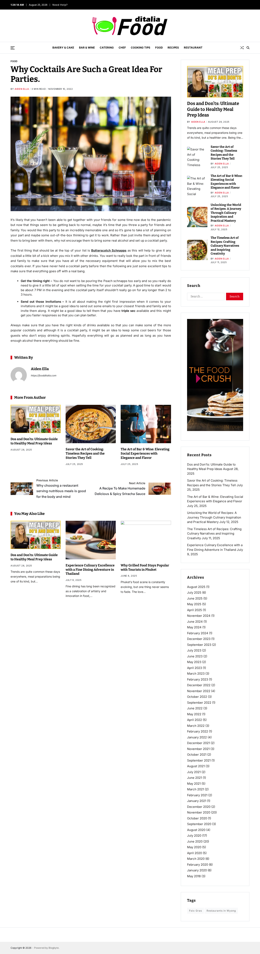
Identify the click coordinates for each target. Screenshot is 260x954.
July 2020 (194, 835)
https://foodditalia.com (43, 375)
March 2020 (196, 859)
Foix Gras (195, 910)
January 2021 (196, 801)
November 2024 (198, 616)
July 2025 (194, 592)
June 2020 (195, 841)
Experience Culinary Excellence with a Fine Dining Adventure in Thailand (90, 569)
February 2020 (197, 864)
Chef (122, 47)
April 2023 (194, 668)
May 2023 (194, 662)
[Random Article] (242, 48)
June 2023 (195, 656)
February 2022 (197, 731)
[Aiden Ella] (19, 375)
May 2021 (194, 783)
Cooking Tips (140, 47)
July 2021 (194, 772)
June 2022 (195, 708)
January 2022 (197, 737)
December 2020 (198, 807)
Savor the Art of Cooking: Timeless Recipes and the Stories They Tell (85, 453)
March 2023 (196, 673)
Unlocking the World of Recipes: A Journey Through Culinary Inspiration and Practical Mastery (226, 213)
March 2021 (195, 789)
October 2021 (196, 754)
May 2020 (194, 847)
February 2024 (197, 633)
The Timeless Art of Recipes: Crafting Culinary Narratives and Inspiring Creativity (225, 245)
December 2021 (198, 743)
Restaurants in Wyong (221, 910)
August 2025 (196, 587)
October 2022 (197, 697)
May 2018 (194, 876)
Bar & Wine (87, 47)
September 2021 (199, 760)
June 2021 (194, 778)
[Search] (248, 47)
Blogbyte (54, 947)
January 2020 (197, 870)
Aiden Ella (22, 89)
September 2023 (199, 645)
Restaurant (193, 47)
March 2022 (196, 726)
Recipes (173, 47)
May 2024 (194, 627)
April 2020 (194, 853)
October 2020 (197, 818)
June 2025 (195, 598)
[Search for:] (204, 297)
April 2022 (194, 720)
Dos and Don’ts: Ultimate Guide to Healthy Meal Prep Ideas (34, 557)
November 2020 (198, 812)
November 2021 (198, 749)
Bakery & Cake (63, 47)
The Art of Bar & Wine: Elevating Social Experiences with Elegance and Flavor (145, 453)
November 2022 (198, 691)
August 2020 (196, 830)
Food (159, 47)
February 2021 (197, 795)
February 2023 (197, 679)
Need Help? (59, 4)
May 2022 (194, 714)
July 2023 (194, 650)
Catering (107, 47)
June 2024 (195, 621)
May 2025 (194, 604)
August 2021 (196, 766)
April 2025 (194, 610)
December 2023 (198, 639)
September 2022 (199, 702)
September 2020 (199, 824)
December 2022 (198, 685)
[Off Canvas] (13, 47)
